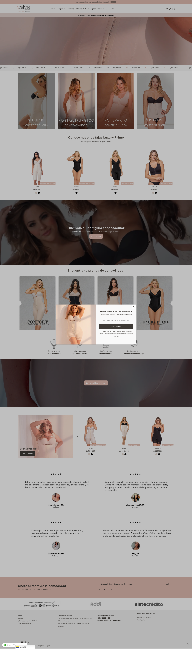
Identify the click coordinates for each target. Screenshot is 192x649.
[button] (15, 645)
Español (22, 647)
